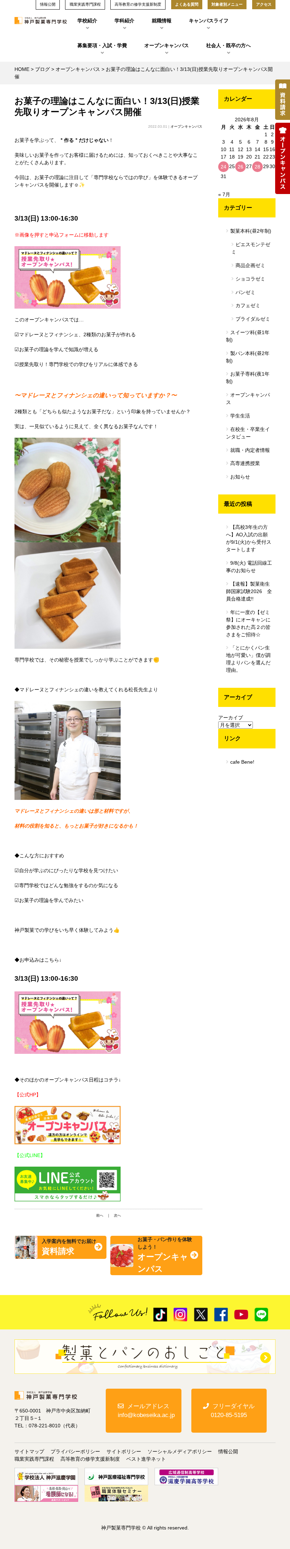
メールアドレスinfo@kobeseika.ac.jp (146, 1410)
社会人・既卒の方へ (228, 45)
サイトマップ (29, 1451)
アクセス (264, 4)
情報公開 (228, 1451)
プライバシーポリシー (75, 1451)
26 (240, 167)
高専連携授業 (245, 463)
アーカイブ (230, 717)
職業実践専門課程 (34, 1459)
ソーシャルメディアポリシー (179, 1451)
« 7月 (224, 194)
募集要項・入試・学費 (102, 45)
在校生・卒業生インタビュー (248, 432)
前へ (99, 1215)
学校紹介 (87, 20)
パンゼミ (245, 292)
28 (257, 167)
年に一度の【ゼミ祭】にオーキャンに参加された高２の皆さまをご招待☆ (248, 623)
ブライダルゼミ (253, 319)
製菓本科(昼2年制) (250, 231)
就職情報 (162, 20)
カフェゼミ (248, 305)
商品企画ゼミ (250, 265)
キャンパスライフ (208, 20)
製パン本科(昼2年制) (247, 357)
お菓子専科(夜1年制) (247, 377)
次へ (117, 1215)
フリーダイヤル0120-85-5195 (233, 1410)
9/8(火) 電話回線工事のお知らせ (249, 566)
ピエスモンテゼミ (250, 248)
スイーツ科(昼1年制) (247, 336)
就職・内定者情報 (250, 450)
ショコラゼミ (250, 279)
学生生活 (240, 416)
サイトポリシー (123, 1451)
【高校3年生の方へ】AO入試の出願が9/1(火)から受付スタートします (248, 538)
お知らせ (240, 477)
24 (223, 167)
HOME (21, 69)
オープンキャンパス (166, 45)
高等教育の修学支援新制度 (90, 1459)
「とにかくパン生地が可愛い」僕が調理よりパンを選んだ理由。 (248, 659)
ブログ (42, 69)
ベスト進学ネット (146, 1459)
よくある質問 (186, 4)
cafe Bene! (242, 762)
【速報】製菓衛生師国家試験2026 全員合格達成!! (249, 591)
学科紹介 (124, 20)
